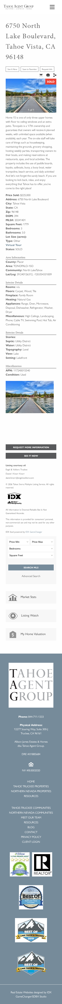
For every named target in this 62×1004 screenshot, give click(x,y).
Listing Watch (29, 615)
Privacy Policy (31, 837)
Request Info (47, 69)
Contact (31, 832)
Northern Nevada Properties (31, 791)
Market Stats (28, 597)
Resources (31, 796)
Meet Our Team (31, 817)
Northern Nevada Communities (31, 812)
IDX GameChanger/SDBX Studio (33, 994)
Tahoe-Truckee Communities (31, 808)
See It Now (12, 69)
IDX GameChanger (33, 531)
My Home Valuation (33, 634)
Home (31, 781)
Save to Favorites (30, 69)
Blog (31, 827)
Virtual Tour (14, 245)
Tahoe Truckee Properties (31, 786)
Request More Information (31, 447)
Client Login (31, 842)
